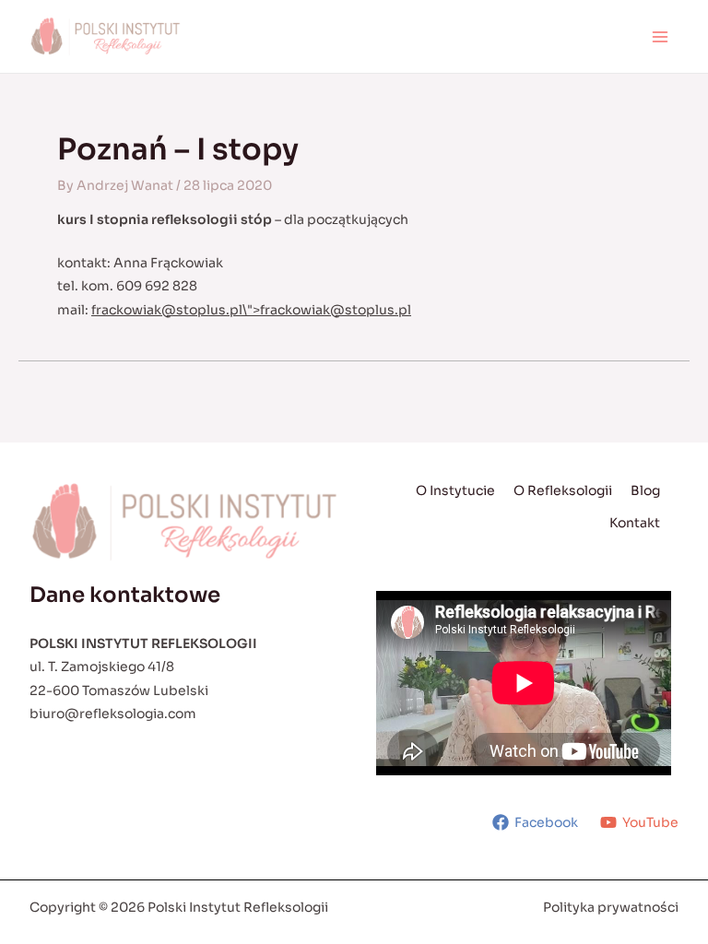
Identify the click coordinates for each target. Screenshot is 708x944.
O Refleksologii (562, 490)
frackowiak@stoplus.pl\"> (251, 309)
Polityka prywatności (610, 907)
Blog (645, 490)
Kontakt (634, 522)
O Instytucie (455, 490)
